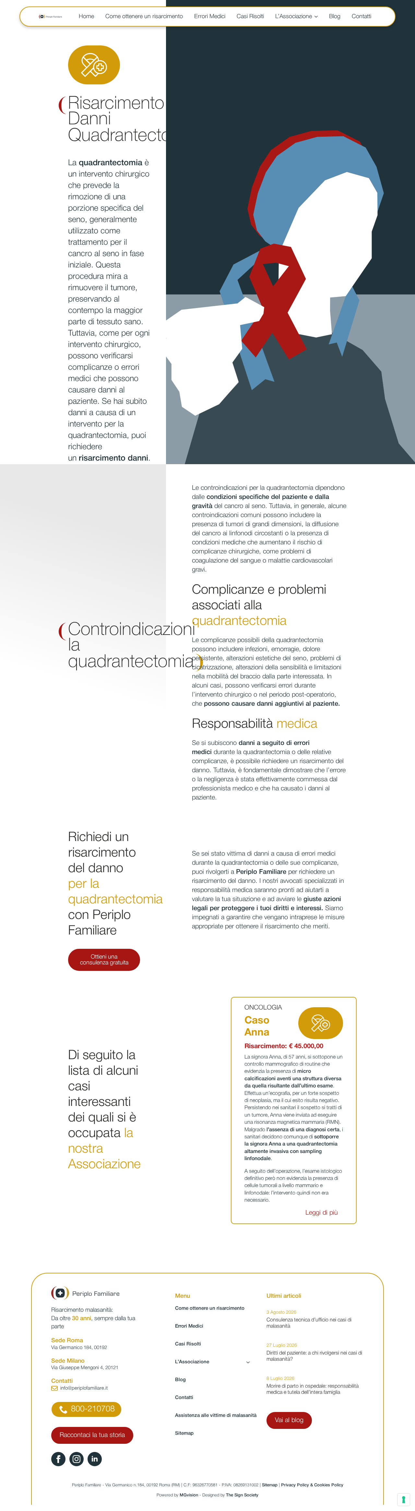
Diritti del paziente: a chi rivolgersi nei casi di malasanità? (314, 1356)
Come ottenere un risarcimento (144, 16)
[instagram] (76, 1459)
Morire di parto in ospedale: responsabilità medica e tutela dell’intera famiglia (313, 1389)
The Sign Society (242, 1495)
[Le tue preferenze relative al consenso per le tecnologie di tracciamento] (403, 1499)
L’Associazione (293, 16)
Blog (334, 16)
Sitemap (184, 1433)
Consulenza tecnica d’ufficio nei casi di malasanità (309, 1323)
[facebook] (58, 1459)
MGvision (189, 1495)
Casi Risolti (250, 16)
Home (86, 16)
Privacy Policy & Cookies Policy (312, 1485)
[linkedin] (95, 1459)
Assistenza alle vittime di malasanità (215, 1415)
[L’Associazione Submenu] (317, 16)
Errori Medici (209, 16)
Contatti (361, 16)
